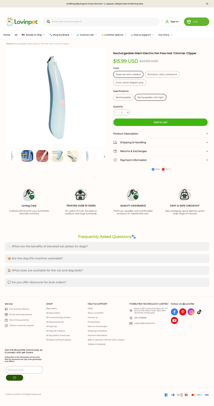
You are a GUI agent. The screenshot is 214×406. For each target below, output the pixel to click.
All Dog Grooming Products (58, 340)
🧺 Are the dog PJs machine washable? (35, 258)
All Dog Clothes (53, 313)
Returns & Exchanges (97, 326)
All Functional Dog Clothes (58, 317)
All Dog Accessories (55, 322)
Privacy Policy (94, 322)
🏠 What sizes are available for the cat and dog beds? (45, 270)
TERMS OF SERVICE (97, 344)
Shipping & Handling (97, 331)
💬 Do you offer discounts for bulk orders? (37, 282)
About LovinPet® (95, 313)
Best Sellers (51, 309)
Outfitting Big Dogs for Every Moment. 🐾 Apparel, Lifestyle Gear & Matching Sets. (104, 4)
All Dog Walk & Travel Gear (58, 335)
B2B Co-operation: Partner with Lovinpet (106, 340)
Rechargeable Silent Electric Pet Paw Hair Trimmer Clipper (41, 43)
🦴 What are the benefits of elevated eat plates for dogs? (48, 246)
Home (9, 43)
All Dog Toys (51, 326)
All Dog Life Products (55, 331)
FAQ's (90, 309)
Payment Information (97, 335)
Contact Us (93, 317)
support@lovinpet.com (144, 323)
